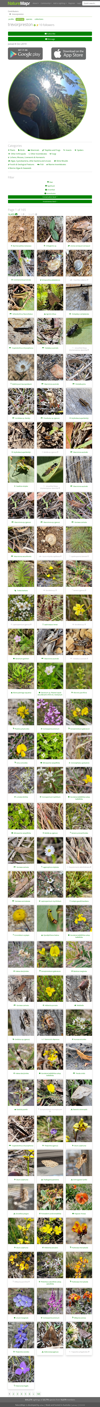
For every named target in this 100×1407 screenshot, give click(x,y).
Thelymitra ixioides (22, 1352)
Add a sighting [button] (59, 3)
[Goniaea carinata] (79, 506)
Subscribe (51, 33)
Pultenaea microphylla (80, 1248)
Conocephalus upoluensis (80, 763)
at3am (42, 1405)
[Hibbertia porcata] (50, 990)
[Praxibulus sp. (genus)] (50, 402)
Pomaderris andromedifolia (51, 1214)
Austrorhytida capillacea (51, 556)
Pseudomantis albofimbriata (79, 867)
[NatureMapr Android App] (25, 54)
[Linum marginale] (21, 1302)
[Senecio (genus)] (79, 575)
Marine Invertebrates (57, 164)
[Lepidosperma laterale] (79, 541)
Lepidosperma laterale (79, 556)
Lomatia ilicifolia (22, 797)
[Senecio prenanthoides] (79, 817)
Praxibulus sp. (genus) (52, 418)
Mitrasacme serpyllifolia (51, 763)
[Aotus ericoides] (21, 747)
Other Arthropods (18, 154)
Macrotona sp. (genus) (23, 522)
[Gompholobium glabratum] (79, 713)
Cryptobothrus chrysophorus (22, 348)
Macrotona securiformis (22, 556)
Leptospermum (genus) (21, 624)
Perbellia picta (80, 384)
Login (79, 3)
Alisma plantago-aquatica (22, 693)
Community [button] (45, 3)
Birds (22, 150)
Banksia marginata (80, 971)
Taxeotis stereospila (80, 1109)
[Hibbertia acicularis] (50, 1232)
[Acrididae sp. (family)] (21, 402)
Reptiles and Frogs (52, 150)
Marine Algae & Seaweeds (20, 168)
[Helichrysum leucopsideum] (21, 368)
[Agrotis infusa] (50, 298)
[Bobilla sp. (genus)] (50, 436)
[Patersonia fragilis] (21, 1370)
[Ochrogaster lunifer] (79, 1164)
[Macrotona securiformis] (21, 541)
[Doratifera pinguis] (21, 1198)
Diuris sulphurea (80, 1146)
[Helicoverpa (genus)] (50, 1336)
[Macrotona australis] (50, 368)
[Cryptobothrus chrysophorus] (21, 332)
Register (71, 3)
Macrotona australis (51, 384)
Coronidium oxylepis (21, 935)
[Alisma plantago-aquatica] (21, 677)
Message (51, 39)
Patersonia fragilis (22, 1386)
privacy (74, 1405)
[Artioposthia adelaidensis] (50, 264)
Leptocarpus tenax (51, 624)
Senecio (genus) (79, 590)
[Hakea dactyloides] (21, 955)
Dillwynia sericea (80, 1318)
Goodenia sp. (50, 590)
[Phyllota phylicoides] (21, 713)
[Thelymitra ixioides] (21, 1336)
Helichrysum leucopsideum (22, 384)
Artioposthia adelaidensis (51, 280)
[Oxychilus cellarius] (79, 264)
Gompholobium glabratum (80, 729)
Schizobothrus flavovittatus (23, 314)
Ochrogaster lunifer (80, 1180)
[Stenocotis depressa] (50, 1024)
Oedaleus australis (51, 348)
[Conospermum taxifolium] (50, 781)
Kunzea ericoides (80, 1039)
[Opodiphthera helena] (50, 919)
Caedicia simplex (22, 486)
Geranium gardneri (22, 659)
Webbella (80, 1005)
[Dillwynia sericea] (79, 1302)
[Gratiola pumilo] (21, 1094)
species (29, 19)
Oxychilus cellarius (80, 280)
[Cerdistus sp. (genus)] (21, 1024)
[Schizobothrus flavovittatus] (21, 298)
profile (11, 19)
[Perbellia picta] (79, 368)
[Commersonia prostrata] (21, 264)
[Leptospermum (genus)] (21, 609)
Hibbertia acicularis (51, 1248)
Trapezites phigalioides (79, 1352)
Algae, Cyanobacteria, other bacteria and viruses (31, 161)
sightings (20, 19)
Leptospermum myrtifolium (51, 901)
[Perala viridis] (79, 1058)
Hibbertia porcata (51, 1005)
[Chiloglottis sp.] (50, 230)
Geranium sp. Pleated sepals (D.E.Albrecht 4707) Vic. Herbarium (50, 694)
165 (38, 1394)
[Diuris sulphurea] (79, 1130)
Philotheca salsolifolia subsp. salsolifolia (51, 1283)
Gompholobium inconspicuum (51, 1109)
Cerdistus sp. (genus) (22, 1039)
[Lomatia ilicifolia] (21, 781)
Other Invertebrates (38, 154)
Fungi (53, 154)
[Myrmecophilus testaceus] (21, 230)
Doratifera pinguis (22, 1214)
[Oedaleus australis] (50, 332)
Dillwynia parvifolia (21, 1282)
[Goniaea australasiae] (21, 885)
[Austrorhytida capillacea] (50, 541)
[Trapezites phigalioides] (79, 1336)
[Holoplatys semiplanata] (79, 298)
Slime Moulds (62, 161)
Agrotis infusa (51, 314)
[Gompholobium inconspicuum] (50, 1094)
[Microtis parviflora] (79, 677)
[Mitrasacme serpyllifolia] (50, 747)
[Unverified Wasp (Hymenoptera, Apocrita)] (79, 332)
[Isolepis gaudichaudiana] (79, 885)
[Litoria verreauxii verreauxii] (79, 230)
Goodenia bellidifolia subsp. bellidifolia (80, 798)
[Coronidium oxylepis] (21, 919)
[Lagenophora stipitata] (50, 851)
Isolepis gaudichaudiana (80, 901)
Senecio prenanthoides (79, 833)
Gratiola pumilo (22, 1109)
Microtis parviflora (80, 693)
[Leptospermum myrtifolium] (50, 885)
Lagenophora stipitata (51, 867)
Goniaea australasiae (22, 901)
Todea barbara (22, 590)
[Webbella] (79, 990)
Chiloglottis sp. (51, 246)
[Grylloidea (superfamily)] (79, 402)
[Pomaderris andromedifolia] (50, 1198)
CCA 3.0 (82, 1405)
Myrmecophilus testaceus (22, 246)
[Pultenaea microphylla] (79, 1232)
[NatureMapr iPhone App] (68, 54)
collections (39, 19)
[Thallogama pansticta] (50, 1164)
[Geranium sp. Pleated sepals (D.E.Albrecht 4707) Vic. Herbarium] (50, 677)
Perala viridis (80, 1073)
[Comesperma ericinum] (50, 713)
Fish (42, 164)
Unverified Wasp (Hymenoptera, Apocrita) (78, 349)
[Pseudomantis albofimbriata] (79, 851)
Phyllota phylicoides (22, 729)
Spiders (80, 150)
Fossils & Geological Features (22, 164)
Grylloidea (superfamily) (80, 418)
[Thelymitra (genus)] (50, 1130)
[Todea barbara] (21, 575)
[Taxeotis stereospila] (79, 1094)
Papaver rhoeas (80, 1214)
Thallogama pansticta (51, 1180)
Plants (12, 150)
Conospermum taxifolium (51, 797)
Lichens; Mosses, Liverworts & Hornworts (27, 157)
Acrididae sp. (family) (22, 418)
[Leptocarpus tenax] (50, 609)
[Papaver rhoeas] (79, 1198)
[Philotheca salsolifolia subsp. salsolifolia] (50, 1266)
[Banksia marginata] (79, 955)
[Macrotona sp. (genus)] (21, 506)
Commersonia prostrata (22, 280)
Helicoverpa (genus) (51, 1352)
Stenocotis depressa (52, 1039)
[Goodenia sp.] (50, 575)
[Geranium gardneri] (21, 643)
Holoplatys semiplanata (80, 314)
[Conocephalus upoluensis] (79, 747)
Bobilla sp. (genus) (50, 452)
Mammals (35, 150)
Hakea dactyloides (22, 971)
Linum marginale (22, 1318)
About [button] (35, 3)
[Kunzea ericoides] (79, 1024)
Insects (68, 150)
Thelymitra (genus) (51, 1146)
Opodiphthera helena (51, 935)
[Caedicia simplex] (21, 470)
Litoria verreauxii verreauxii (80, 246)
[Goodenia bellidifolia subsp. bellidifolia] (79, 781)
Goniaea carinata (81, 522)
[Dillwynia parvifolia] (21, 1266)
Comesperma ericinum (51, 729)
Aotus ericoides (22, 763)
